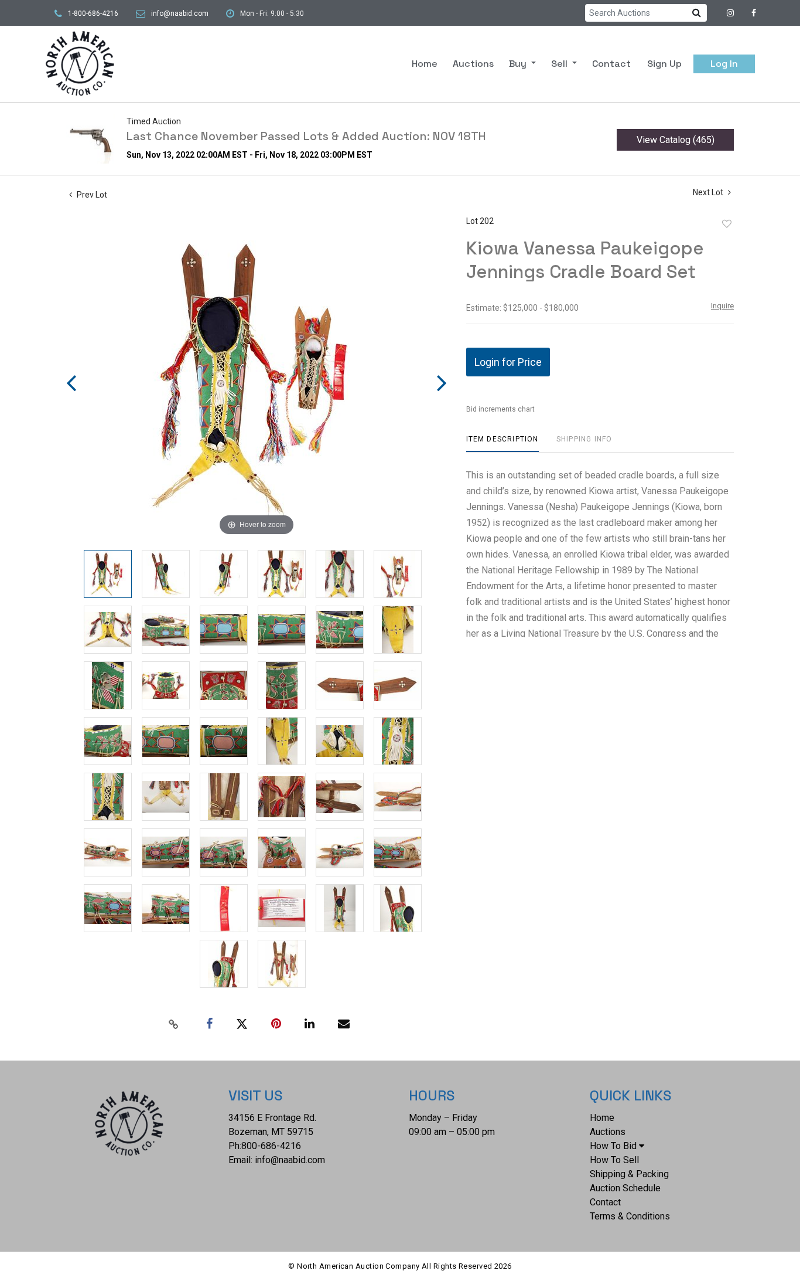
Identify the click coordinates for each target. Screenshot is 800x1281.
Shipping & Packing (629, 1174)
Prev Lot (91, 194)
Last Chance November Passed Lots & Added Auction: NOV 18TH (306, 136)
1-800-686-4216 (93, 13)
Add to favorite (727, 224)
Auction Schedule (625, 1188)
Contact (611, 63)
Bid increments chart (500, 409)
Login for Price (508, 362)
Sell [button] (560, 63)
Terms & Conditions (630, 1216)
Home (424, 63)
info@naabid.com (179, 13)
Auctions (473, 63)
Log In (724, 63)
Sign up (664, 63)
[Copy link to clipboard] (174, 1024)
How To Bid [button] (613, 1145)
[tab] (502, 443)
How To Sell (614, 1160)
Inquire (722, 305)
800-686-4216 (271, 1145)
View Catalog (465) (675, 139)
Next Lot (709, 192)
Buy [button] (519, 63)
